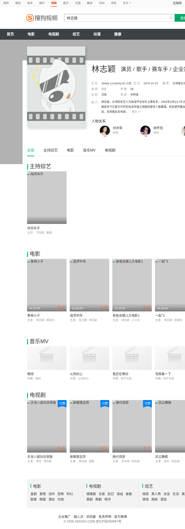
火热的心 (76, 374)
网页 (6, 3)
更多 (134, 111)
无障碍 (177, 3)
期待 (30, 374)
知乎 (30, 3)
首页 (10, 34)
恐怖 (61, 494)
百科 (113, 3)
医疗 (66, 3)
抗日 (111, 494)
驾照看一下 (163, 374)
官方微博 (120, 516)
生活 (176, 494)
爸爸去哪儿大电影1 (126, 315)
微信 (18, 3)
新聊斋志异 (78, 456)
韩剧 (98, 499)
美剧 (89, 499)
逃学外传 (76, 315)
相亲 (154, 499)
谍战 (120, 494)
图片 (42, 3)
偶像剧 (91, 494)
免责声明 (105, 516)
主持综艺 (50, 150)
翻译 (89, 3)
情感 (145, 494)
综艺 (76, 34)
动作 (52, 494)
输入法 (78, 516)
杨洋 (107, 499)
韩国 (42, 499)
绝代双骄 (119, 456)
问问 (101, 3)
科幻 (70, 494)
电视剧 (53, 34)
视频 (54, 3)
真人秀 (156, 494)
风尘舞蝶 (161, 456)
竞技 (163, 499)
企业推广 (64, 516)
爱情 (42, 494)
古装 (102, 494)
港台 (52, 499)
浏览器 (91, 516)
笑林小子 (33, 315)
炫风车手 (33, 228)
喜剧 (33, 494)
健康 (117, 34)
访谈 (167, 494)
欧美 (33, 499)
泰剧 (129, 494)
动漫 (97, 34)
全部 (30, 150)
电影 (31, 34)
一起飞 (160, 315)
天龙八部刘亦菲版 (40, 456)
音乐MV (89, 150)
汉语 (78, 3)
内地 (61, 499)
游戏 (145, 499)
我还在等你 (120, 374)
